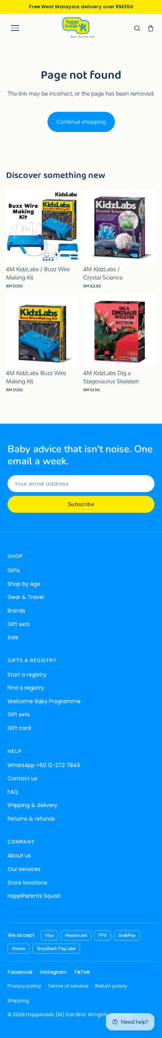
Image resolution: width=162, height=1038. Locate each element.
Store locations (27, 882)
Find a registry (26, 687)
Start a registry (27, 674)
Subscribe (81, 504)
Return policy (111, 985)
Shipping (18, 1000)
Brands (16, 610)
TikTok (82, 972)
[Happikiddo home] (78, 28)
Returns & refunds (31, 818)
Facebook (20, 972)
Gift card (19, 728)
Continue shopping (81, 122)
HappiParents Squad (34, 896)
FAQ (13, 792)
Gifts (14, 570)
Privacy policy (24, 985)
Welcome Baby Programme (44, 701)
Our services (24, 869)
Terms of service (68, 985)
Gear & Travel (26, 597)
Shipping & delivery (32, 805)
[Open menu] (15, 28)
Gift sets (19, 624)
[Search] (137, 28)
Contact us (22, 778)
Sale (13, 637)
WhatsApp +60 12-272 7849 (44, 765)
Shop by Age (24, 584)
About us (19, 855)
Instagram (53, 972)
